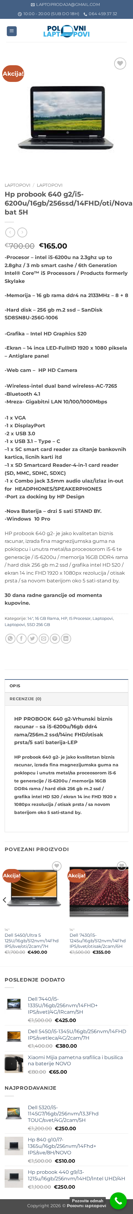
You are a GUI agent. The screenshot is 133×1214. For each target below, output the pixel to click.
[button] (12, 31)
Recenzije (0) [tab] (25, 698)
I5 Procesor (80, 618)
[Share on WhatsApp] (10, 639)
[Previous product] (22, 232)
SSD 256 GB (38, 624)
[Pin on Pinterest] (55, 639)
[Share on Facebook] (21, 639)
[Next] (128, 912)
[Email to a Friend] (44, 639)
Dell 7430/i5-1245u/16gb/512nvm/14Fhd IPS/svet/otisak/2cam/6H (98, 940)
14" (30, 618)
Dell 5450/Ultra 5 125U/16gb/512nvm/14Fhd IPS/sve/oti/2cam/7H (31, 940)
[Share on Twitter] (33, 639)
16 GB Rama (47, 618)
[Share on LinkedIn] (66, 639)
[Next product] (10, 232)
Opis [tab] (15, 686)
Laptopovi (17, 185)
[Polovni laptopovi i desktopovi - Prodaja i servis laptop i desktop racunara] (66, 31)
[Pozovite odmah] (118, 1200)
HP (64, 618)
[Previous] (5, 912)
